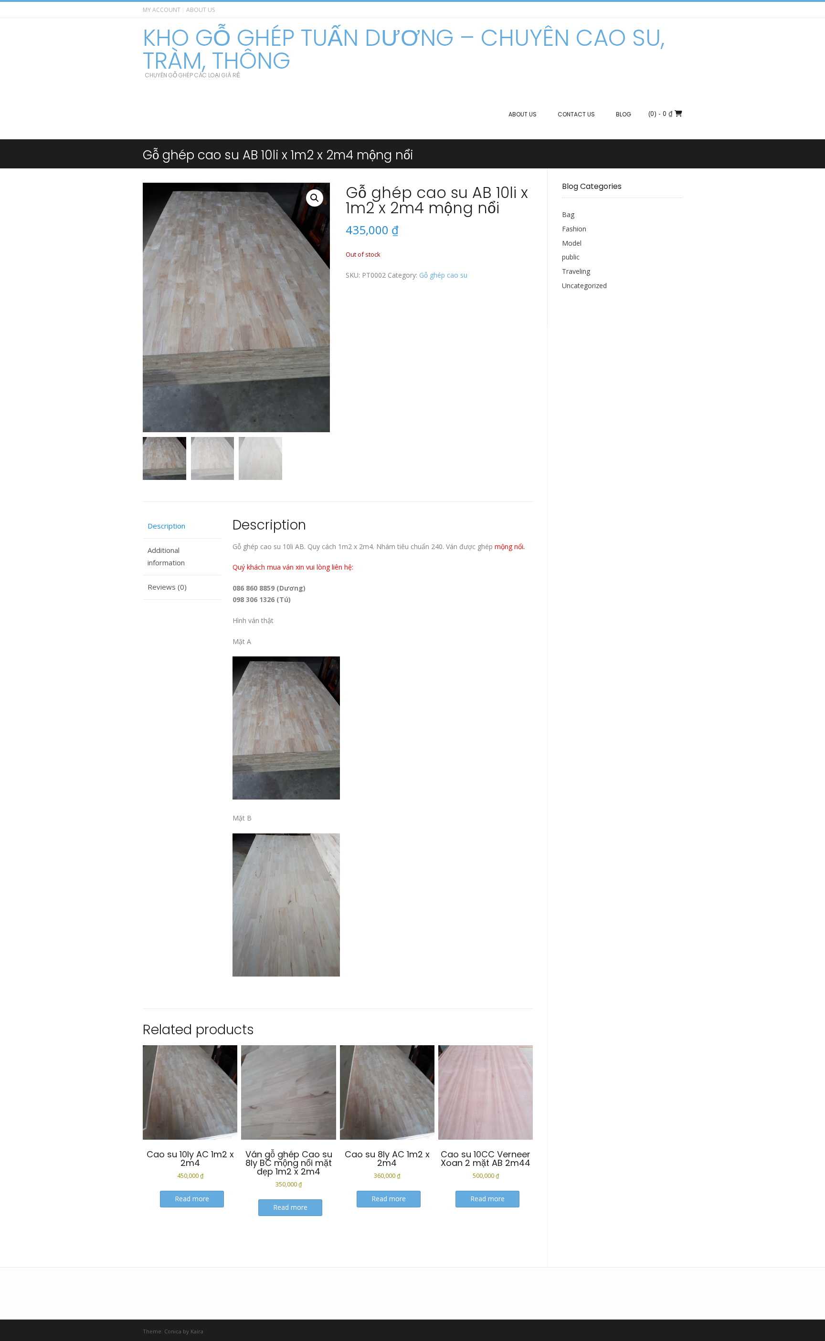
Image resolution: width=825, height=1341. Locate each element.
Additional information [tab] (166, 556)
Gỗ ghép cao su (443, 275)
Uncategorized (584, 285)
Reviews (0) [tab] (167, 587)
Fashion (574, 228)
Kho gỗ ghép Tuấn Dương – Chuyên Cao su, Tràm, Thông (404, 50)
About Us (200, 10)
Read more (192, 1198)
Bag (568, 214)
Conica (172, 1331)
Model (572, 243)
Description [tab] (166, 525)
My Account (161, 10)
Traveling (576, 271)
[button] (314, 198)
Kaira (196, 1331)
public (571, 256)
